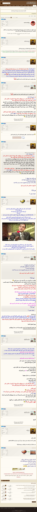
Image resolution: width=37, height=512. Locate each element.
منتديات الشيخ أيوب (26, 8)
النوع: (7, 202)
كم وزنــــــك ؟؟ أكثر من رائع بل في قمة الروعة (29, 498)
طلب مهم (33, 491)
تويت (2, 19)
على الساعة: (7, 25)
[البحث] (1, 3)
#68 (1, 262)
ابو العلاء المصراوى (28, 492)
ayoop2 (25, 490)
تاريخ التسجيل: (6, 21)
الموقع (31, 5)
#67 (1, 206)
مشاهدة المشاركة (25, 152)
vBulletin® (19, 510)
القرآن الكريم (17, 5)
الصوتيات (21, 5)
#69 (1, 344)
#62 (1, 46)
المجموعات (9, 5)
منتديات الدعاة (30, 8)
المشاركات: (7, 22)
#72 (1, 457)
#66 (1, 150)
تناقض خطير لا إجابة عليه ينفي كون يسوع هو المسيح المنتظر (18, 475)
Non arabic (5, 5)
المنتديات (34, 5)
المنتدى (34, 8)
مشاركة (4, 19)
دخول (3, 0)
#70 (1, 417)
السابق (8, 480)
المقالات (28, 5)
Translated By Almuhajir (18, 511)
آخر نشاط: (7, 24)
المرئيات (25, 5)
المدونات (13, 5)
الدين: (7, 23)
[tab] (34, 16)
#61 (1, 27)
